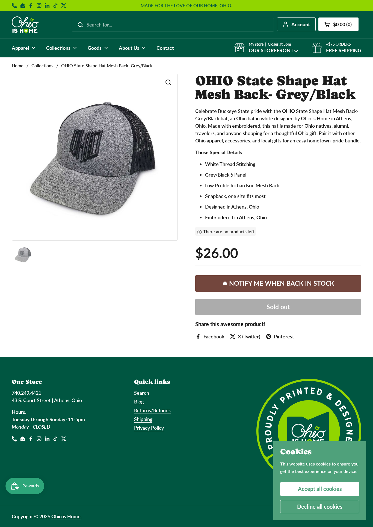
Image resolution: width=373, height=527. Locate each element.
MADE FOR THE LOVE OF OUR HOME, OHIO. (186, 5)
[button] (338, 24)
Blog (139, 402)
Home (17, 65)
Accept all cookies (320, 488)
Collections (42, 65)
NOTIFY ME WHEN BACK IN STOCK (281, 283)
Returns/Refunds (152, 410)
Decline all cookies (319, 506)
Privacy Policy (149, 428)
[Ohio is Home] (25, 24)
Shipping (143, 419)
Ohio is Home (66, 516)
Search (141, 393)
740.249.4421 (26, 393)
